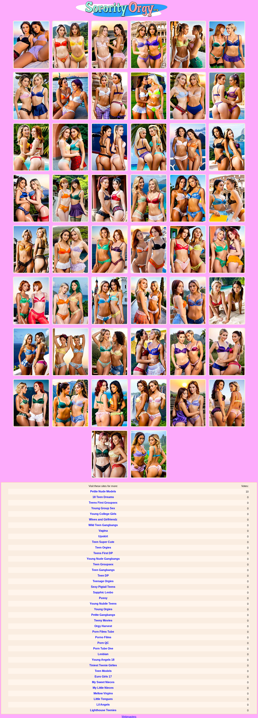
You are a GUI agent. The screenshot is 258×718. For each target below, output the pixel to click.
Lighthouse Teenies (103, 710)
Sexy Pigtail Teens (103, 586)
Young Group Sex (103, 508)
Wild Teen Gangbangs (103, 525)
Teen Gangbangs (103, 569)
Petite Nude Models (103, 491)
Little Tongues (103, 698)
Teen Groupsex (103, 564)
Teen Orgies (103, 547)
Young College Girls (103, 513)
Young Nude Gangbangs (103, 558)
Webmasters (129, 716)
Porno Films (103, 637)
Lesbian (103, 654)
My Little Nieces (103, 687)
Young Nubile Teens (103, 603)
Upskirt (103, 536)
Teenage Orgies (103, 581)
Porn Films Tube (103, 631)
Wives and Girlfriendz (103, 519)
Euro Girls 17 (103, 676)
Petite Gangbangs (103, 614)
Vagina (103, 530)
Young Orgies (103, 609)
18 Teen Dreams (103, 497)
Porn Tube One (103, 648)
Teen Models (103, 670)
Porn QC (103, 642)
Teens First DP (103, 553)
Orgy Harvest (103, 626)
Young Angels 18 (103, 659)
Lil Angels (103, 704)
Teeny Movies (103, 620)
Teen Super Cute (103, 541)
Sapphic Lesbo (103, 592)
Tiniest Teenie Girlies (103, 665)
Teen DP (103, 575)
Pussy (103, 598)
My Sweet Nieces (103, 682)
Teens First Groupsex (103, 502)
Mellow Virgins (103, 693)
